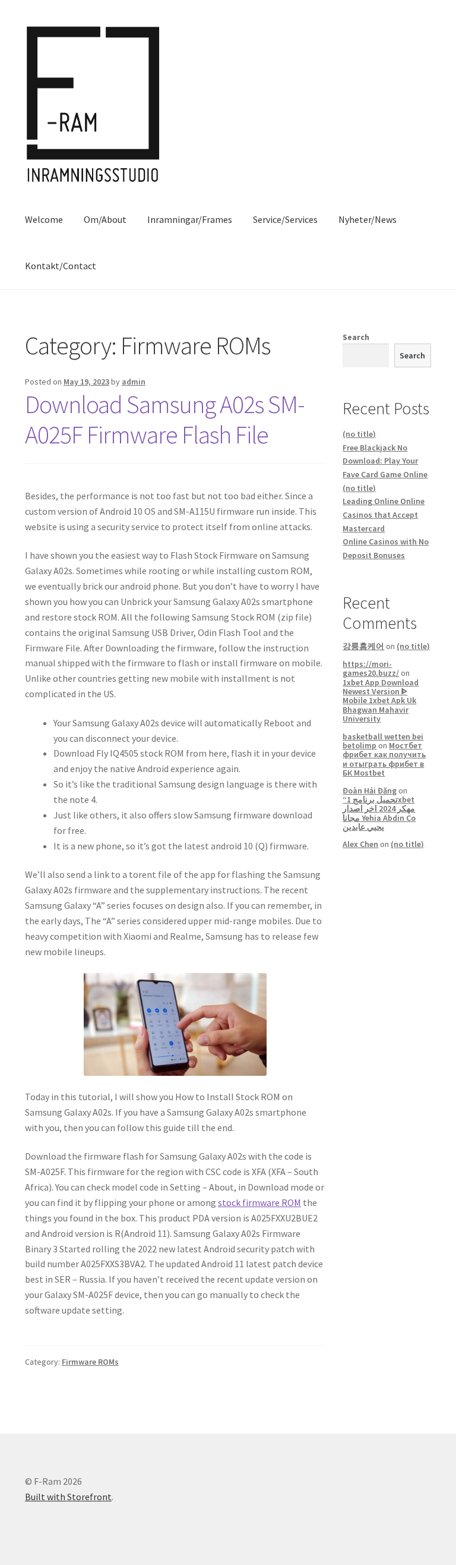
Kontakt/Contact (60, 266)
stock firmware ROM (259, 1202)
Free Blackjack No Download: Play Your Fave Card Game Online (385, 461)
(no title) (359, 434)
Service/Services (285, 219)
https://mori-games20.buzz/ (371, 668)
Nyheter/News (367, 219)
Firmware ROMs (90, 1361)
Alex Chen (360, 844)
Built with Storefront (68, 1497)
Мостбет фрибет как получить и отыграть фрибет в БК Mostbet (384, 759)
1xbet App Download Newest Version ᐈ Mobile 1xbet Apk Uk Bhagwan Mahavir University (381, 701)
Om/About (105, 219)
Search (356, 337)
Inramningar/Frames (189, 219)
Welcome (44, 219)
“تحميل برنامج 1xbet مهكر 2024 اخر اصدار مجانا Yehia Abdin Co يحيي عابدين (379, 813)
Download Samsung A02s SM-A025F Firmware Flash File (165, 419)
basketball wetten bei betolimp (383, 741)
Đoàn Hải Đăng (370, 790)
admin (133, 381)
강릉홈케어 (363, 646)
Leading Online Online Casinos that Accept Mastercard (384, 514)
